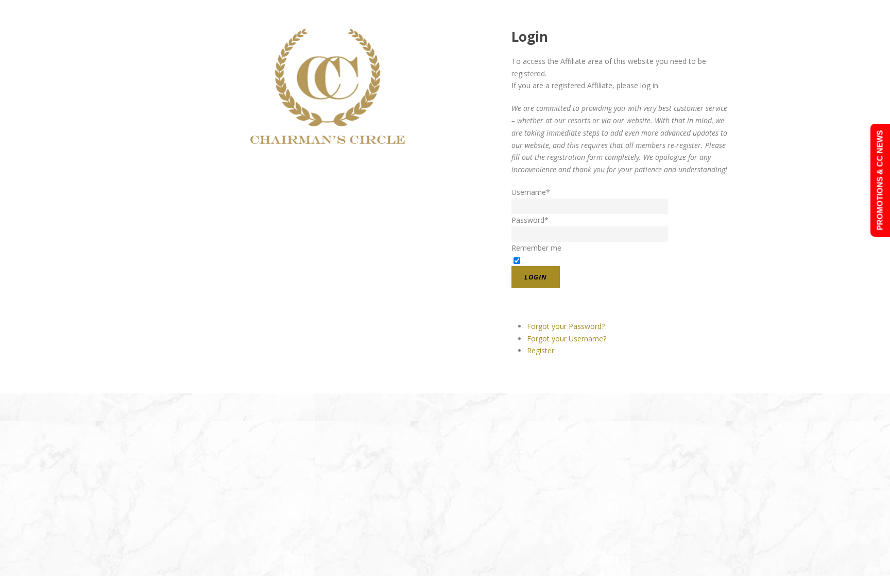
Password (530, 220)
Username (530, 192)
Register (540, 350)
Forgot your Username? (566, 338)
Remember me (536, 248)
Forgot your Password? (566, 326)
